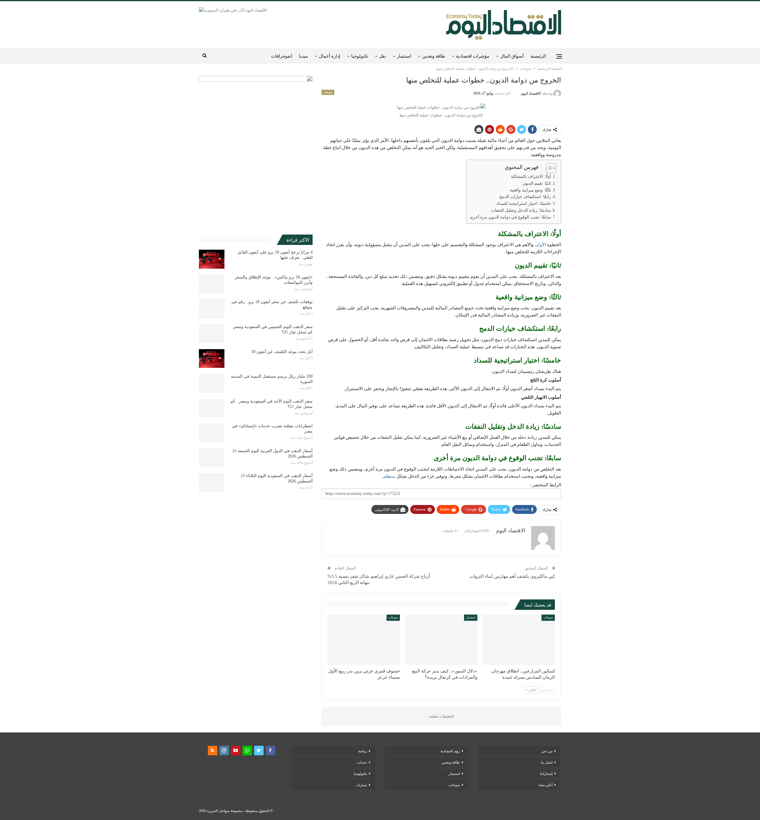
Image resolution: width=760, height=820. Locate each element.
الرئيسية (538, 56)
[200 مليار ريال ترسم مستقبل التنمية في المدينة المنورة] (211, 383)
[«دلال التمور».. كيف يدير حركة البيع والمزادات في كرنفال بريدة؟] (441, 640)
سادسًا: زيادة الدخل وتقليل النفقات (521, 210)
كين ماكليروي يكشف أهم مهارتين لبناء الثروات (512, 576)
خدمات (362, 762)
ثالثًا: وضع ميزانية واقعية (530, 190)
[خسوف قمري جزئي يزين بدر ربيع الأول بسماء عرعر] (364, 640)
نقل (382, 56)
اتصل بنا (546, 762)
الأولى (540, 244)
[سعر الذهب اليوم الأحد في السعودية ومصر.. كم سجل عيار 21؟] (211, 408)
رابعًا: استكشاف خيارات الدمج (525, 196)
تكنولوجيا (359, 56)
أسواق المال (512, 56)
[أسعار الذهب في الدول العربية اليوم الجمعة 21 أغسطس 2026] (211, 457)
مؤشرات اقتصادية (472, 56)
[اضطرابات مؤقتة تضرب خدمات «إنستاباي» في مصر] (211, 432)
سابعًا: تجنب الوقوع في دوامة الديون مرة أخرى (510, 217)
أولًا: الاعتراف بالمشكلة (531, 176)
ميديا (303, 56)
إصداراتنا (546, 774)
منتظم (389, 476)
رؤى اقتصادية (450, 751)
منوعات (327, 92)
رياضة (362, 751)
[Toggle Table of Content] (548, 168)
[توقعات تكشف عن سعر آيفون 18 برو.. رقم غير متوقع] (211, 308)
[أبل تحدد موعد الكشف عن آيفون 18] (211, 358)
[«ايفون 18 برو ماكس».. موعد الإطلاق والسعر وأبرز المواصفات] (211, 284)
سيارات (361, 785)
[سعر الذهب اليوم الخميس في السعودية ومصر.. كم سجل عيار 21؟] (211, 333)
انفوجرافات (281, 56)
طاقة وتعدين (433, 56)
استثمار (404, 56)
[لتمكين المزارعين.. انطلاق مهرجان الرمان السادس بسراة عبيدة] (519, 640)
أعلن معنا (545, 785)
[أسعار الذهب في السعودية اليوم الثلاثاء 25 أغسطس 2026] (211, 482)
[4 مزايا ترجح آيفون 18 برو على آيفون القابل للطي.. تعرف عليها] (211, 259)
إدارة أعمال (329, 56)
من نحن (546, 751)
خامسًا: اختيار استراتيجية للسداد (523, 203)
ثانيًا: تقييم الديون (536, 183)
